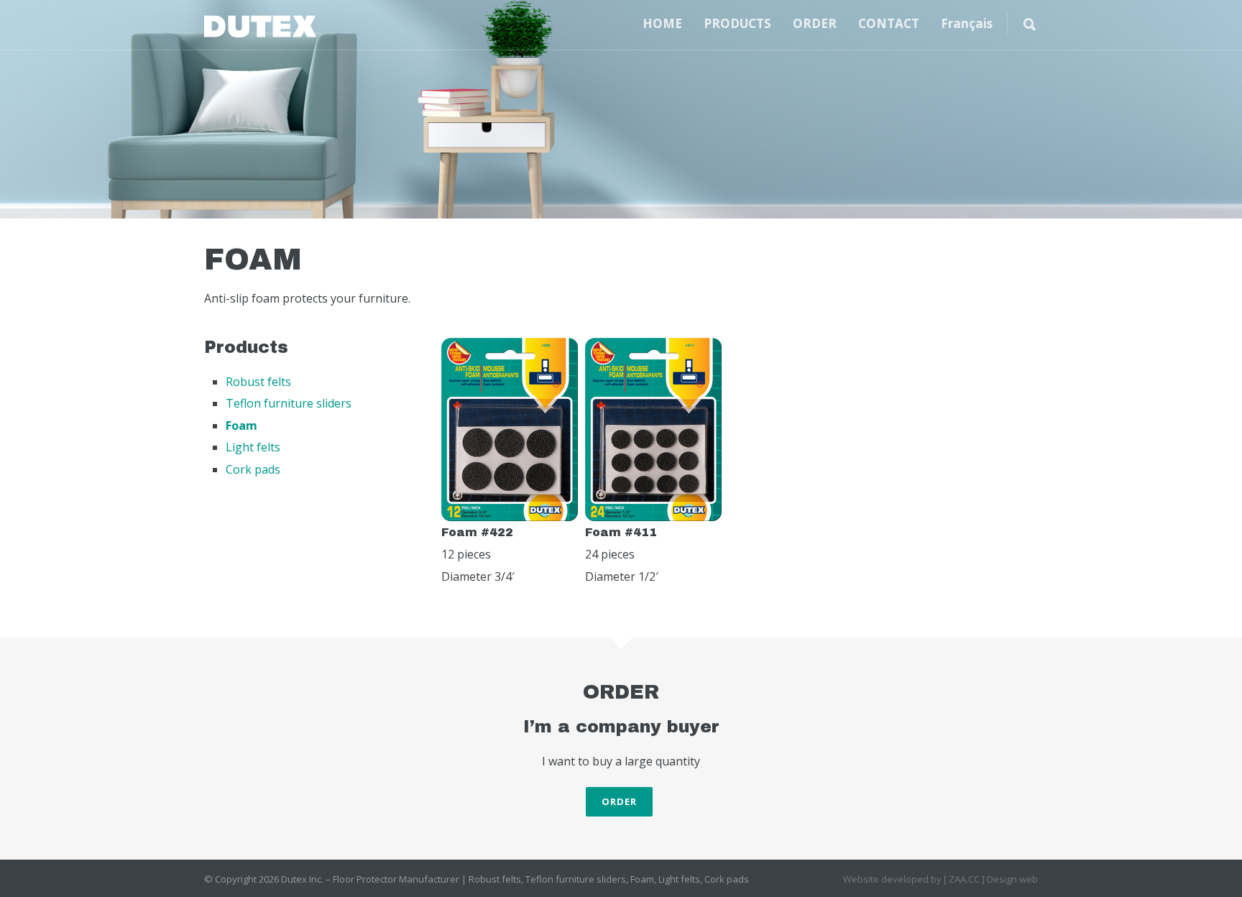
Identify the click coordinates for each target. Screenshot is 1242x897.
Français (967, 23)
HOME (662, 23)
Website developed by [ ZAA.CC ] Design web (940, 879)
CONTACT (888, 23)
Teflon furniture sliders (288, 403)
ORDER (815, 23)
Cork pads (253, 469)
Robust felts (258, 382)
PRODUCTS (737, 23)
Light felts (253, 447)
